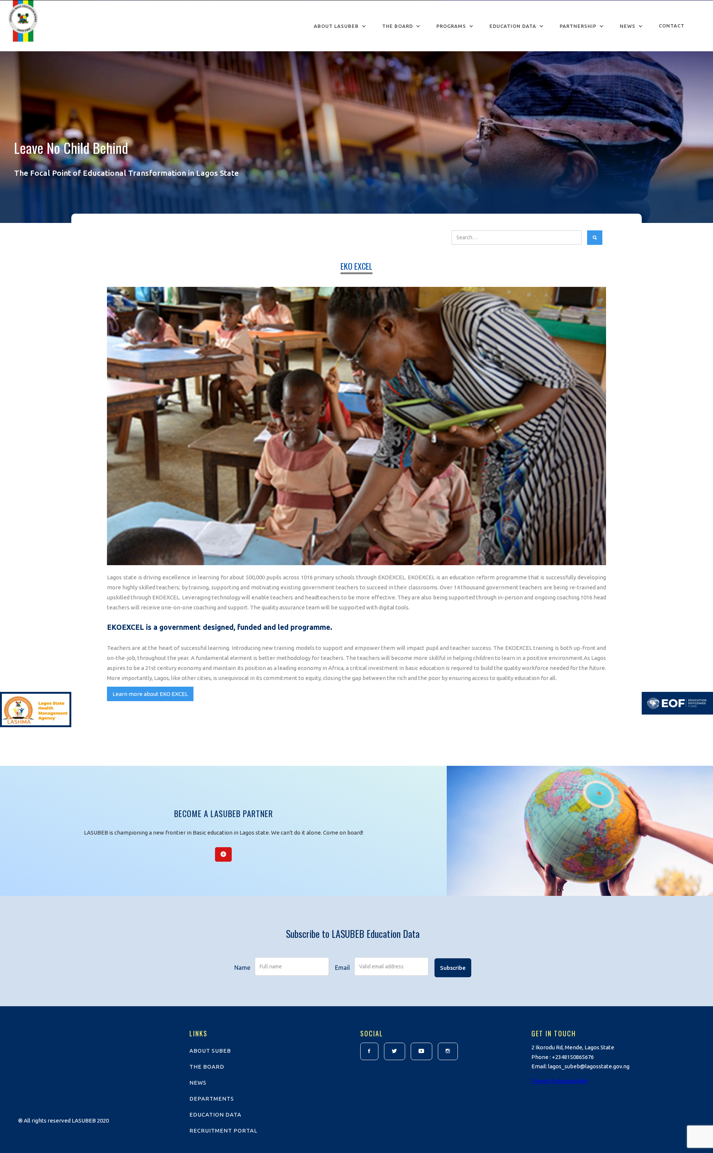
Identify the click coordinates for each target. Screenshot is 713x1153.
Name (242, 967)
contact (671, 25)
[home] (23, 22)
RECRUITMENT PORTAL (223, 1130)
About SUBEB (210, 1050)
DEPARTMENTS (211, 1098)
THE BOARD (206, 1066)
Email (342, 967)
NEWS (197, 1082)
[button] (340, 26)
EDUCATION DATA (215, 1114)
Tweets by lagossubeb (559, 1081)
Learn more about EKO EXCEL (150, 694)
